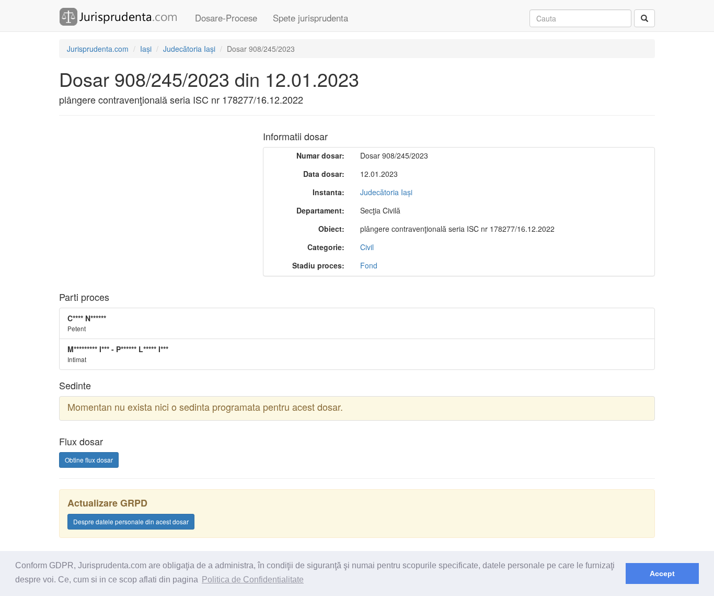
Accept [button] (662, 573)
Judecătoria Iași (386, 192)
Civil (367, 247)
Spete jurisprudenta (310, 18)
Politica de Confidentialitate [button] (253, 579)
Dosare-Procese (226, 18)
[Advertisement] (147, 199)
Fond (368, 265)
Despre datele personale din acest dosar (131, 521)
